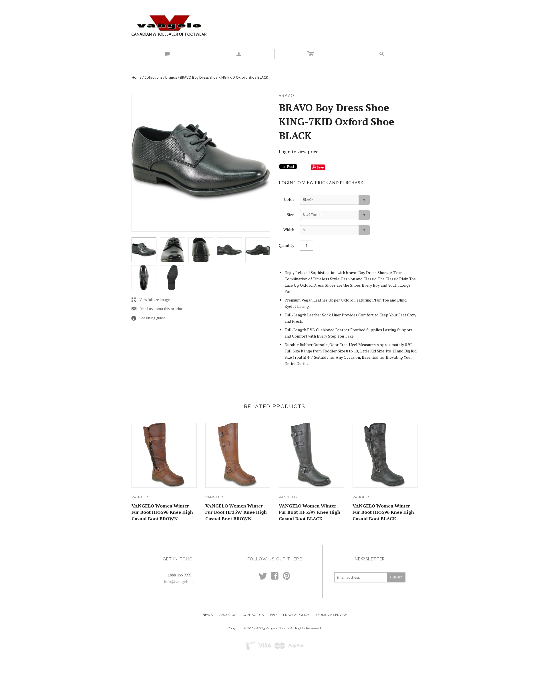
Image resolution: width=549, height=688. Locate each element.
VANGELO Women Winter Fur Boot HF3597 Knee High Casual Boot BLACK (309, 512)
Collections (153, 77)
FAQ (273, 615)
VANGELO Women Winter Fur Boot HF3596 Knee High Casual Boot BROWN (162, 512)
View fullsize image (151, 300)
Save (320, 167)
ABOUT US (227, 615)
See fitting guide (148, 318)
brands (171, 77)
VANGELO (141, 497)
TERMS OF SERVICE (331, 615)
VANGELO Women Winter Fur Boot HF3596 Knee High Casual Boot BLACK (383, 512)
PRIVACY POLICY (296, 615)
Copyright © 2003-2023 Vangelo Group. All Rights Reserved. (275, 628)
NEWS (207, 615)
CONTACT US (253, 615)
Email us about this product (158, 309)
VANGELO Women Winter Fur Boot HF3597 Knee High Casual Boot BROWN (236, 512)
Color (289, 199)
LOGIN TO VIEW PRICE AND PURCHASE (321, 182)
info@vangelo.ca (179, 581)
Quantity (286, 245)
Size (290, 214)
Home (137, 77)
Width (288, 229)
